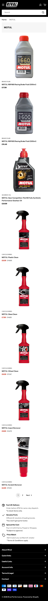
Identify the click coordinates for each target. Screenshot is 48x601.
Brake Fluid (6, 81)
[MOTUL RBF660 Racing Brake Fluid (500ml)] (24, 56)
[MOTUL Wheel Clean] (24, 343)
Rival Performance (15, 597)
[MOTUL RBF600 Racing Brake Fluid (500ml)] (24, 113)
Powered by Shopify (31, 597)
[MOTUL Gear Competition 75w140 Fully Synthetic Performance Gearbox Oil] (24, 170)
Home (4, 20)
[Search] (43, 12)
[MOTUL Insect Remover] (24, 400)
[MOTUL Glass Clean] (24, 286)
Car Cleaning (7, 254)
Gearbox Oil (6, 195)
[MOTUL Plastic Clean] (24, 229)
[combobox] (24, 12)
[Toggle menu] (3, 4)
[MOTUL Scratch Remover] (24, 457)
